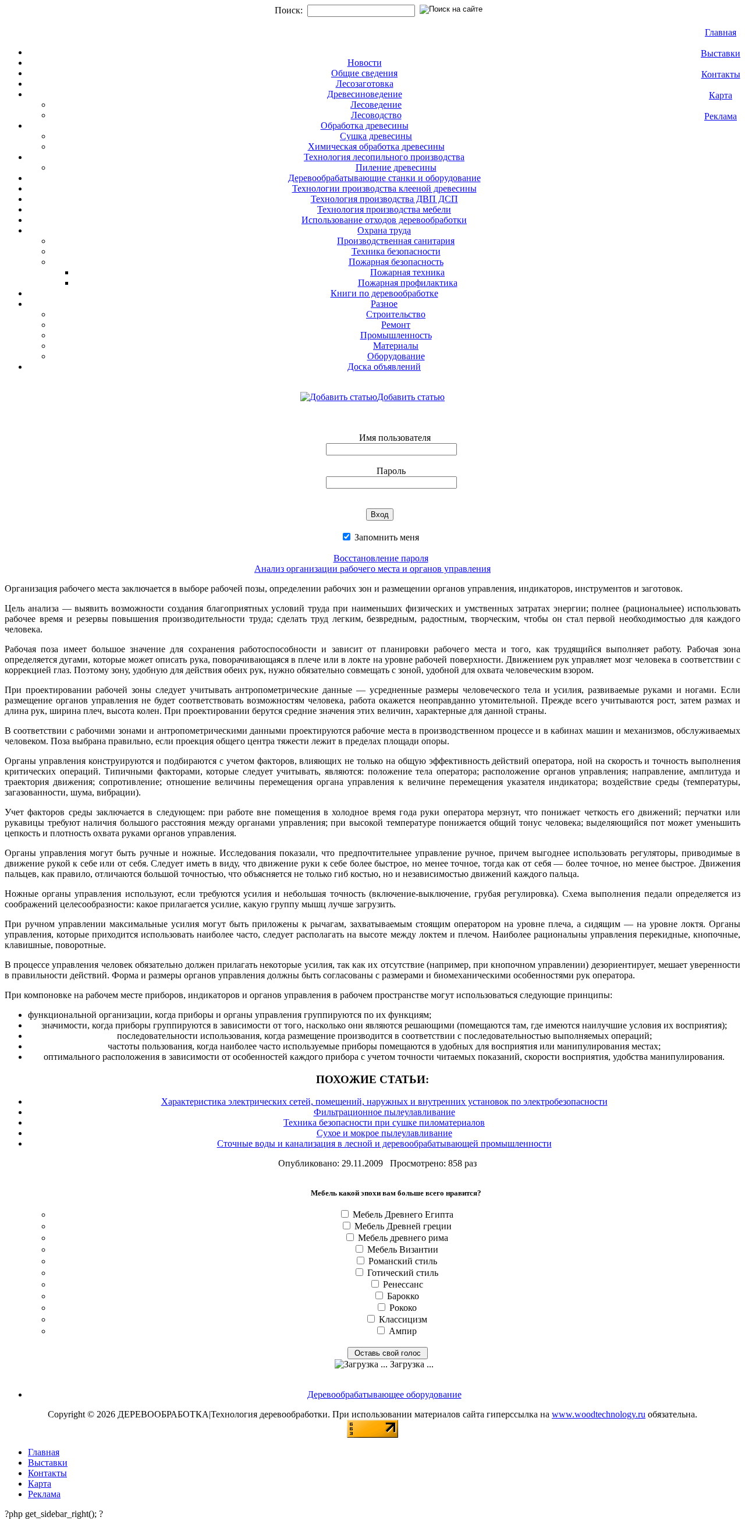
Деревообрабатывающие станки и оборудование (384, 178)
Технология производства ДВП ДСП (384, 199)
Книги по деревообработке (384, 293)
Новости (364, 63)
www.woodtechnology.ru (598, 1414)
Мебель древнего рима (403, 1238)
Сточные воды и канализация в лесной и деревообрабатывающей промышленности (384, 1143)
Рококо (403, 1308)
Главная (720, 32)
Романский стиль (402, 1261)
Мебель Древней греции (403, 1226)
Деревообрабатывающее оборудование (384, 1394)
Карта (720, 95)
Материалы (395, 346)
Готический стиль (402, 1273)
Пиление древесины (396, 167)
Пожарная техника (407, 272)
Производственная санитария (396, 241)
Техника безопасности (396, 251)
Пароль (391, 471)
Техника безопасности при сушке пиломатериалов (384, 1122)
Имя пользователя (395, 438)
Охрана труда (384, 230)
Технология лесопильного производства (384, 157)
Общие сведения (364, 73)
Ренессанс (403, 1284)
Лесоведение (376, 104)
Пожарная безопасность (396, 262)
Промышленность (396, 335)
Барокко (403, 1296)
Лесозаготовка (364, 84)
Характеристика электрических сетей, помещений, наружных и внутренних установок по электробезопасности (384, 1101)
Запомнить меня (385, 537)
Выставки (720, 53)
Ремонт (395, 325)
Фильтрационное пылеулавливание (384, 1112)
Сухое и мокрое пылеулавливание (384, 1133)
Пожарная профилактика (407, 283)
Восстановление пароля (381, 558)
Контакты (720, 74)
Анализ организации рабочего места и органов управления (372, 569)
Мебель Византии (402, 1249)
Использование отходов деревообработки (384, 220)
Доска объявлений (384, 367)
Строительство (395, 314)
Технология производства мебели (384, 209)
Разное (384, 304)
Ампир (403, 1331)
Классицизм (403, 1319)
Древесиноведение (364, 94)
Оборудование (396, 356)
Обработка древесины (365, 125)
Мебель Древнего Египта (403, 1214)
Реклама (720, 116)
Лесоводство (376, 115)
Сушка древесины (376, 136)
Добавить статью (411, 397)
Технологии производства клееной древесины (384, 188)
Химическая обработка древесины (376, 146)
